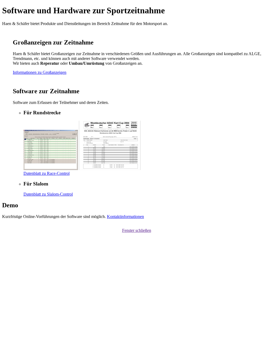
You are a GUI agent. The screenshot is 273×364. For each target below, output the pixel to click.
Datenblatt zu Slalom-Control (48, 194)
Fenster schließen (136, 230)
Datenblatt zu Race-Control (46, 173)
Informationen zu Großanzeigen (39, 72)
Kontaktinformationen (125, 216)
